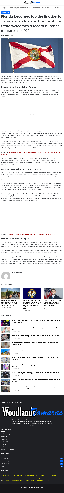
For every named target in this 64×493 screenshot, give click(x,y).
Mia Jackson (5, 35)
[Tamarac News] (32, 2)
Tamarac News (6, 461)
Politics (4, 466)
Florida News (10, 7)
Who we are (5, 447)
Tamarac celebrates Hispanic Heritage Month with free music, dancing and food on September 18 (28, 478)
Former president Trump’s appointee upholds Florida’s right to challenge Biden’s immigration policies (10, 303)
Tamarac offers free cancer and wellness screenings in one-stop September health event (26, 480)
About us (4, 436)
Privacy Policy (6, 434)
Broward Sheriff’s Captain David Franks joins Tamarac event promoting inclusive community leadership (29, 475)
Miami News (5, 463)
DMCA (4, 444)
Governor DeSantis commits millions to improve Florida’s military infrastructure (32, 234)
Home (4, 7)
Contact (4, 439)
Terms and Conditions (8, 449)
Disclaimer (5, 441)
